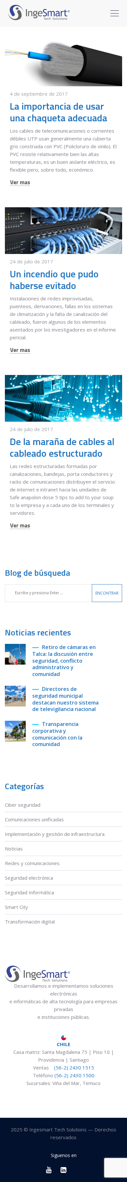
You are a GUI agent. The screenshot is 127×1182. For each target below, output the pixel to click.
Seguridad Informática (29, 892)
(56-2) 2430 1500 (74, 1075)
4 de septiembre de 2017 (39, 93)
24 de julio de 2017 (31, 261)
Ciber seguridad (22, 805)
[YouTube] (49, 1170)
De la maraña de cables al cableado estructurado (62, 447)
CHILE (63, 1044)
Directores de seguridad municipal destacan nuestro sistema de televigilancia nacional (65, 699)
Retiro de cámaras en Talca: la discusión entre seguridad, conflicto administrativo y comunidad (64, 661)
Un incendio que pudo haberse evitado (54, 279)
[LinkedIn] (64, 1170)
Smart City (16, 907)
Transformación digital (30, 921)
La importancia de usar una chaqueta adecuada (58, 112)
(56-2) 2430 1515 (73, 1067)
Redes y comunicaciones (32, 863)
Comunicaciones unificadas (34, 819)
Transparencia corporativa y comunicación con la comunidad (57, 734)
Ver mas (20, 182)
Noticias (14, 848)
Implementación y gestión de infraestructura (55, 834)
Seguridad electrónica (29, 877)
